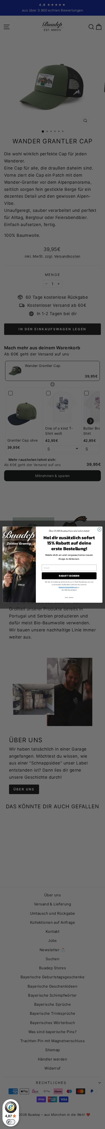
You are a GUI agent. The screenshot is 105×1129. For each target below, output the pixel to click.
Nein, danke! (69, 597)
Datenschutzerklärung (68, 587)
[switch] (10, 1122)
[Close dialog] (100, 529)
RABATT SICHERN (69, 576)
